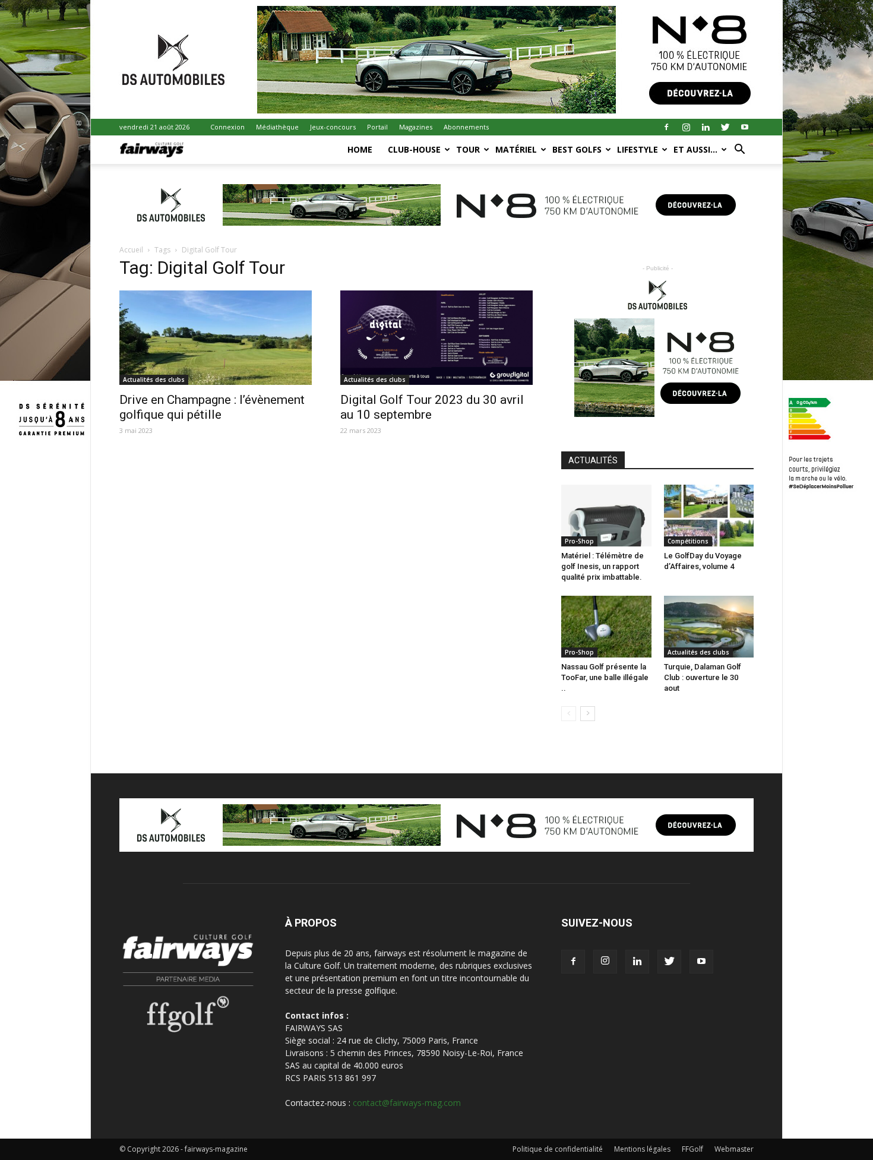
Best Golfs (577, 149)
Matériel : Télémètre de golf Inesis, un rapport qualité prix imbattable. (602, 566)
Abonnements (466, 126)
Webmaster (734, 1149)
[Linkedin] (705, 127)
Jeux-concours (333, 126)
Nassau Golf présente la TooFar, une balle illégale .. (605, 677)
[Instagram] (686, 127)
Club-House (414, 149)
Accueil (131, 250)
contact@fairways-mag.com (407, 1102)
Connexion (227, 126)
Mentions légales (642, 1149)
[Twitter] (725, 127)
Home (359, 149)
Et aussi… (695, 149)
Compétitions (688, 541)
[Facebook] (666, 127)
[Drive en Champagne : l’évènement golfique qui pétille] (215, 337)
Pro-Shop (579, 541)
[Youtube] (745, 127)
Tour (468, 149)
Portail (377, 126)
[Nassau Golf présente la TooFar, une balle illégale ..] (606, 627)
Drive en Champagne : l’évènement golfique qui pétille (212, 407)
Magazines (415, 126)
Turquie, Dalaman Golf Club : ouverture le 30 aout (702, 677)
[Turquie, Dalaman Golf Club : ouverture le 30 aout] (709, 627)
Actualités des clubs (154, 379)
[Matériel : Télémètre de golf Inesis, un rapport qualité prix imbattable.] (606, 515)
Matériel (516, 149)
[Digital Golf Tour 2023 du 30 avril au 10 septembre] (436, 337)
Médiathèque (277, 126)
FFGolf (692, 1149)
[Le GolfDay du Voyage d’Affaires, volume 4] (709, 515)
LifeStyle (637, 149)
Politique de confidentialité (558, 1149)
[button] (739, 150)
